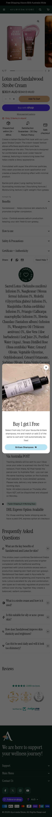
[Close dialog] (46, 367)
